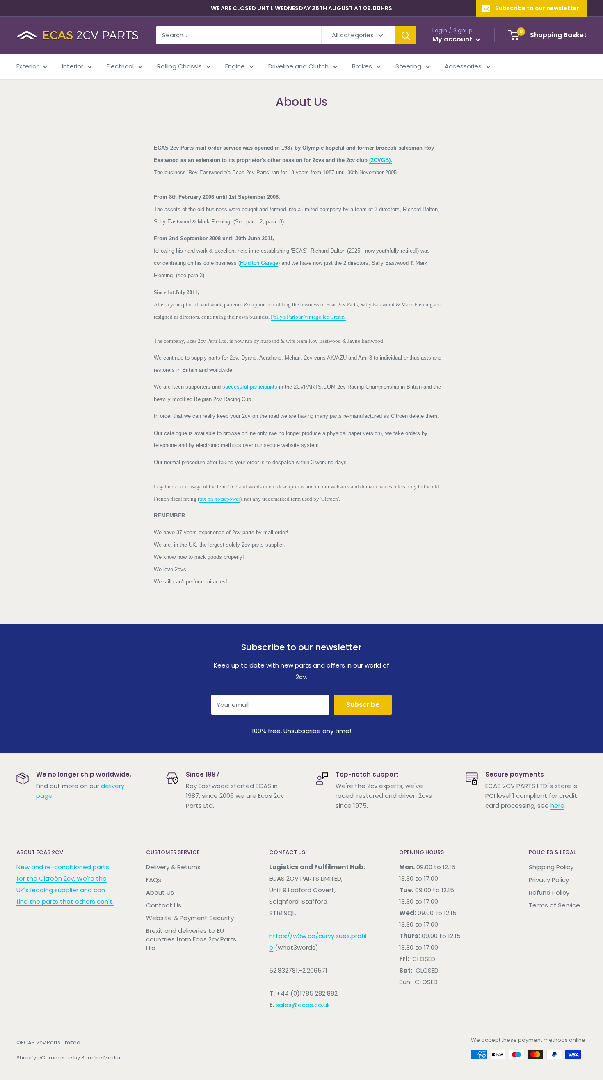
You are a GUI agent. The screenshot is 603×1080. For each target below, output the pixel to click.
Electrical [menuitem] (120, 66)
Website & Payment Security (190, 918)
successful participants (249, 387)
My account (453, 39)
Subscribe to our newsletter (537, 8)
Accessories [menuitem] (463, 66)
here (557, 805)
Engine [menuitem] (235, 66)
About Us (160, 892)
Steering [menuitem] (408, 66)
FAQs (153, 879)
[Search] (405, 35)
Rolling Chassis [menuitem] (179, 66)
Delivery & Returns (173, 867)
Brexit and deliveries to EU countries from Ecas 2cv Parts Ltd (191, 939)
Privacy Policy (549, 879)
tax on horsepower (219, 499)
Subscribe (362, 704)
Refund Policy (549, 892)
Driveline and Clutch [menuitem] (298, 66)
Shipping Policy (551, 867)
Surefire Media (100, 1058)
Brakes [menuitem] (362, 66)
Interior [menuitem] (72, 66)
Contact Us (163, 905)
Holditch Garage (259, 263)
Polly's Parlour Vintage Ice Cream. (308, 317)
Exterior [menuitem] (27, 66)
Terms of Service (554, 905)
